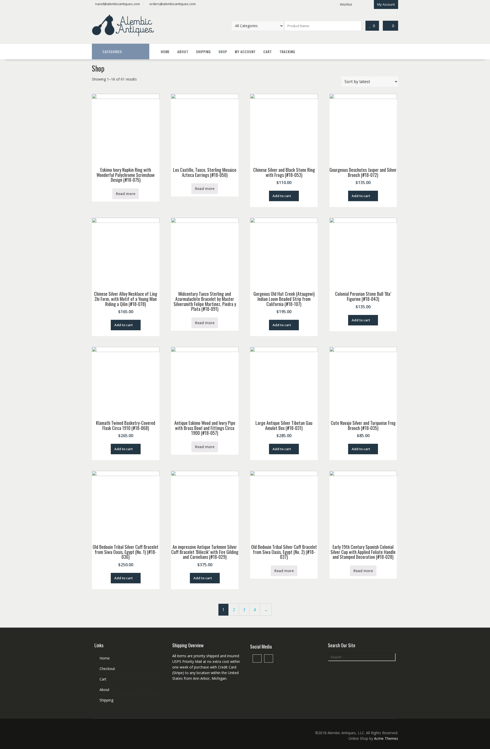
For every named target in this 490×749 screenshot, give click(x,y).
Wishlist (346, 4)
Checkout (107, 668)
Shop (222, 51)
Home (165, 51)
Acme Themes (386, 738)
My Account (386, 4)
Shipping (203, 51)
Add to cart (282, 196)
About (182, 51)
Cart (267, 51)
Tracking (287, 51)
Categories (112, 51)
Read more (125, 193)
